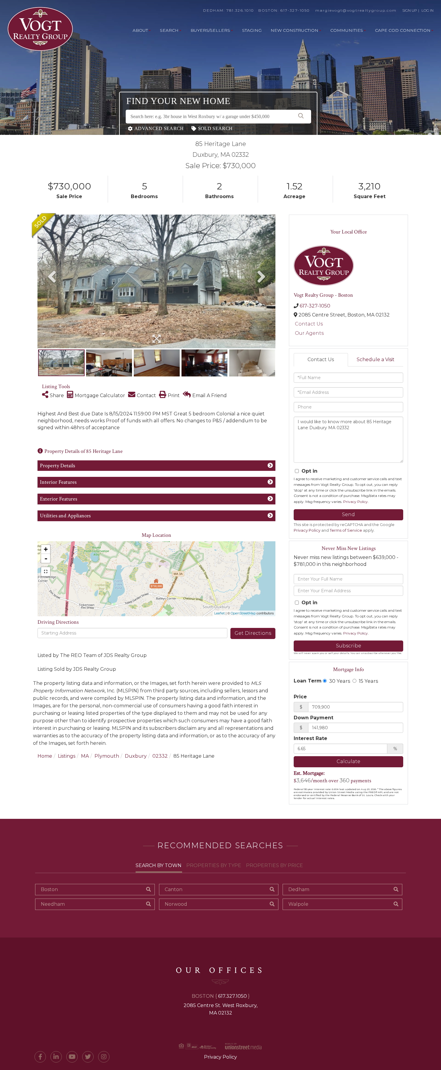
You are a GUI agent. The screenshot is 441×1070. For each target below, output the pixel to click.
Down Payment (313, 718)
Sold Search (215, 128)
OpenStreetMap (243, 613)
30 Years (339, 681)
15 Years (368, 681)
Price (300, 697)
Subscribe (348, 646)
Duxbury (136, 756)
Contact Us (309, 324)
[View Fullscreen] (45, 571)
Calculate (348, 761)
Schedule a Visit (375, 359)
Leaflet (219, 613)
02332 (160, 756)
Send (348, 514)
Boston (49, 889)
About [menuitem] (140, 30)
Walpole (298, 904)
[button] (300, 116)
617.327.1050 (232, 996)
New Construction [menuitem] (294, 30)
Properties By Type (213, 865)
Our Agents (309, 333)
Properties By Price (274, 865)
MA (85, 756)
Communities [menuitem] (346, 30)
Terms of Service (346, 530)
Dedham (298, 889)
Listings (66, 756)
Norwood (176, 904)
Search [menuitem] (169, 30)
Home (45, 756)
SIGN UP (409, 10)
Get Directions (253, 633)
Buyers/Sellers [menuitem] (210, 30)
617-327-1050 (295, 10)
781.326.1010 (240, 10)
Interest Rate (310, 738)
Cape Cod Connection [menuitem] (402, 30)
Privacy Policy (355, 501)
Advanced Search (159, 128)
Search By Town (159, 865)
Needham (53, 904)
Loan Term (308, 681)
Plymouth (106, 756)
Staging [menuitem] (252, 30)
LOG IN (428, 10)
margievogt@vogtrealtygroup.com (356, 10)
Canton (173, 889)
